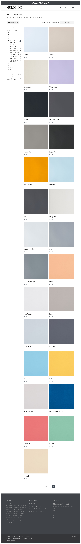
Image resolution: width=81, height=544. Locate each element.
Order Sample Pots (12, 76)
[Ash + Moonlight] (36, 266)
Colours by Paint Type (13, 74)
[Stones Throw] (36, 137)
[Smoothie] (36, 461)
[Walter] (36, 104)
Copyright (24, 538)
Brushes (9, 72)
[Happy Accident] (36, 234)
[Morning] (61, 169)
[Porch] (61, 299)
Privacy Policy (16, 538)
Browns (10, 34)
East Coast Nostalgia (13, 45)
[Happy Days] (36, 363)
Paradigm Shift (14, 54)
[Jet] (36, 201)
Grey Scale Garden (15, 50)
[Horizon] (61, 331)
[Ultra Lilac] (61, 72)
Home (8, 17)
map (54, 510)
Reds (9, 63)
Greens (10, 36)
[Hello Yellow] (61, 363)
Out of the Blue (14, 52)
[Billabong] (36, 72)
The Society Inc (13, 65)
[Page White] (36, 299)
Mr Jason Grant (34, 17)
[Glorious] (36, 428)
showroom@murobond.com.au (65, 517)
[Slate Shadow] (61, 104)
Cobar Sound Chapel (35, 514)
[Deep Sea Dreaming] (61, 396)
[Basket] (61, 39)
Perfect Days (14, 56)
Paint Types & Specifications (11, 78)
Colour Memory (14, 42)
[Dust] (61, 234)
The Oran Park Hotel (35, 506)
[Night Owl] (61, 137)
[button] (73, 7)
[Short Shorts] (61, 266)
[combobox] (67, 22)
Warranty (31, 538)
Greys (10, 38)
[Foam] (36, 39)
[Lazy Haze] (36, 331)
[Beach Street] (36, 396)
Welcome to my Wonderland (14, 60)
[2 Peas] (61, 428)
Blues (10, 32)
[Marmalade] (36, 169)
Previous (45, 486)
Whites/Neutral (12, 67)
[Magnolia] (61, 201)
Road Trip (13, 58)
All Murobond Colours (22, 17)
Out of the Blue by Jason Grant (38, 508)
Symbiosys (13, 540)
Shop (13, 17)
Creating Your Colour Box (37, 511)
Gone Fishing (14, 48)
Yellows (10, 69)
